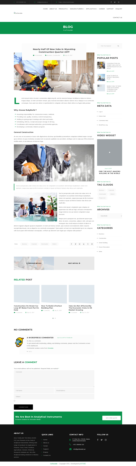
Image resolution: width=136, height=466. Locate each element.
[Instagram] (118, 2)
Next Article (73, 263)
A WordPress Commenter (40, 338)
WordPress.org (103, 125)
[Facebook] (111, 2)
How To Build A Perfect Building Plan (51, 307)
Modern (54, 244)
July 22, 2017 (68, 55)
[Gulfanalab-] (18, 13)
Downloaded (44, 244)
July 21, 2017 (108, 168)
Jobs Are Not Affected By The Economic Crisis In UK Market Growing (80, 308)
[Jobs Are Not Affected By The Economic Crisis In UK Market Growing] (81, 294)
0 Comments (38, 55)
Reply (30, 351)
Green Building (103, 242)
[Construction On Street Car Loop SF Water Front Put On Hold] (27, 294)
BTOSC (83, 464)
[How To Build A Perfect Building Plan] (54, 294)
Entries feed (102, 116)
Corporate (34, 244)
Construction (56, 55)
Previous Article (34, 263)
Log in (101, 111)
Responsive (102, 198)
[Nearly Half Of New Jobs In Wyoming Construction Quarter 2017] (101, 87)
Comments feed (103, 120)
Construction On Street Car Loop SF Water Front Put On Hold (26, 308)
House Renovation (104, 247)
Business (49, 55)
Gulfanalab (54, 464)
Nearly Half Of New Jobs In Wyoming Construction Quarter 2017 (114, 88)
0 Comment (18, 312)
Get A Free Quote (111, 418)
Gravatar (50, 348)
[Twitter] (114, 2)
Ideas (100, 251)
